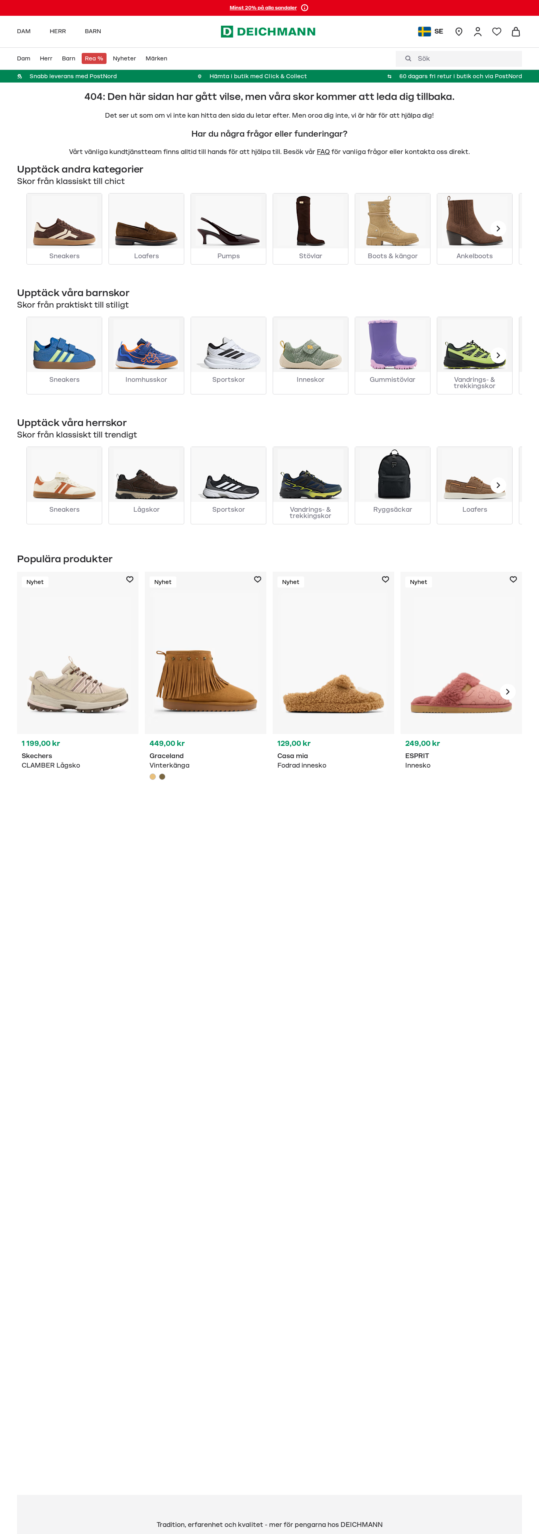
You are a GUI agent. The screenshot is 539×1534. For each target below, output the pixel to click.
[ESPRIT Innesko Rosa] (461, 692)
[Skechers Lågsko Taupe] (77, 692)
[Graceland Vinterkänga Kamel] (205, 692)
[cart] (515, 31)
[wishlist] (496, 31)
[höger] (508, 692)
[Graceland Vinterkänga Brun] (162, 776)
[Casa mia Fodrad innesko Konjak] (333, 692)
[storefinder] (459, 31)
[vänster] (498, 229)
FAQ (323, 152)
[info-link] (304, 8)
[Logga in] (478, 31)
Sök (424, 58)
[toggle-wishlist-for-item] (130, 579)
